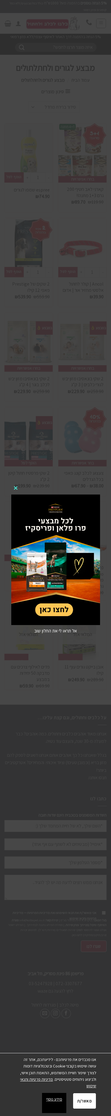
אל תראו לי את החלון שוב (55, 631)
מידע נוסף (54, 1099)
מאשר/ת (84, 1101)
